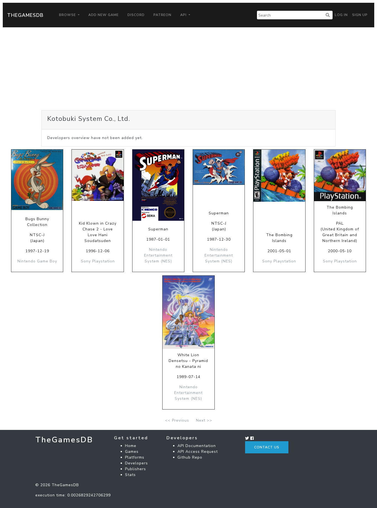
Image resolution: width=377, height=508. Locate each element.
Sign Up (360, 15)
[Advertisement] (188, 68)
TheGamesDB (25, 15)
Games (132, 451)
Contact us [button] (266, 447)
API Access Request (197, 451)
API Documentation (196, 445)
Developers (136, 463)
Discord (136, 15)
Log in (341, 15)
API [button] (184, 15)
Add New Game (103, 15)
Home (130, 445)
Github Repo (189, 457)
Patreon (162, 15)
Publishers (135, 469)
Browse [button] (68, 15)
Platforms (134, 457)
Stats (130, 474)
